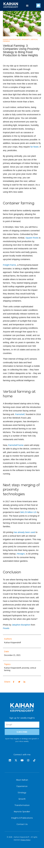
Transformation (22, 805)
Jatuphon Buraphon (21, 625)
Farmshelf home (15, 445)
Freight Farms (9, 265)
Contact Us (22, 824)
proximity (26, 39)
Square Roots (31, 238)
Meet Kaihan (22, 780)
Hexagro (21, 554)
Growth (22, 799)
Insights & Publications (22, 818)
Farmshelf (20, 414)
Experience (22, 786)
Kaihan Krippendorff (12, 39)
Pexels (6, 628)
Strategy (22, 792)
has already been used (24, 532)
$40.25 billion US (28, 512)
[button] (27, 5)
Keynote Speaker (22, 811)
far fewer (34, 147)
